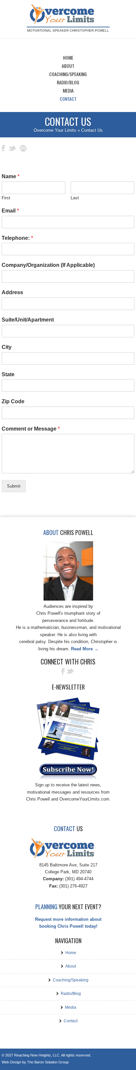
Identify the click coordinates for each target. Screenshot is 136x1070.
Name (10, 176)
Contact (71, 1021)
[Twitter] (70, 673)
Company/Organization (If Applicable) (48, 265)
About (70, 966)
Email (10, 210)
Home (70, 952)
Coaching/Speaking (70, 980)
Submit (13, 486)
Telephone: (17, 238)
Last (75, 197)
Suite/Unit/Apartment (28, 320)
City (7, 347)
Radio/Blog (71, 993)
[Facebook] (62, 673)
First (6, 197)
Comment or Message (31, 429)
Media (70, 1007)
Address (12, 292)
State (8, 374)
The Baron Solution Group (48, 1062)
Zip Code (13, 401)
